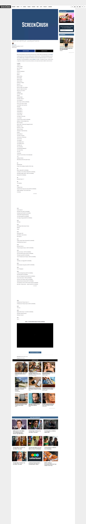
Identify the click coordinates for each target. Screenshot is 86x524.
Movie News (23, 358)
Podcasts (45, 6)
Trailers (29, 6)
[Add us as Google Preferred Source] (75, 7)
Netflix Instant (25, 356)
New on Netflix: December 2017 (35, 352)
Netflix (51, 54)
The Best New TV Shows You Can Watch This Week (35, 431)
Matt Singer (14, 44)
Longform (13, 6)
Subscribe (50, 6)
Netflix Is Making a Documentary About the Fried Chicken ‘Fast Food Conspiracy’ (50, 464)
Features (33, 6)
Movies (18, 6)
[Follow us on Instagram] (77, 7)
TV (21, 6)
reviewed (34, 59)
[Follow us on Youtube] (80, 7)
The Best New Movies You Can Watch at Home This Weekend (35, 448)
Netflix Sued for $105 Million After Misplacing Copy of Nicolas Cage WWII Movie (18, 432)
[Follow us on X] (85, 7)
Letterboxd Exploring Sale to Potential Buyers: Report (34, 463)
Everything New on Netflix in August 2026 (50, 431)
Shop (41, 6)
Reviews (24, 6)
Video (38, 6)
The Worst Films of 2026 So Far (65, 21)
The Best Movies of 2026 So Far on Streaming (50, 448)
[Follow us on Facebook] (82, 7)
